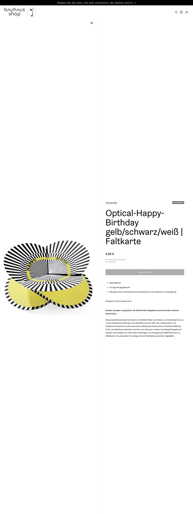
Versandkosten (121, 260)
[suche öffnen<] (176, 12)
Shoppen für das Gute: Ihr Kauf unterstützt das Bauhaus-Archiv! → (96, 2)
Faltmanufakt (111, 202)
